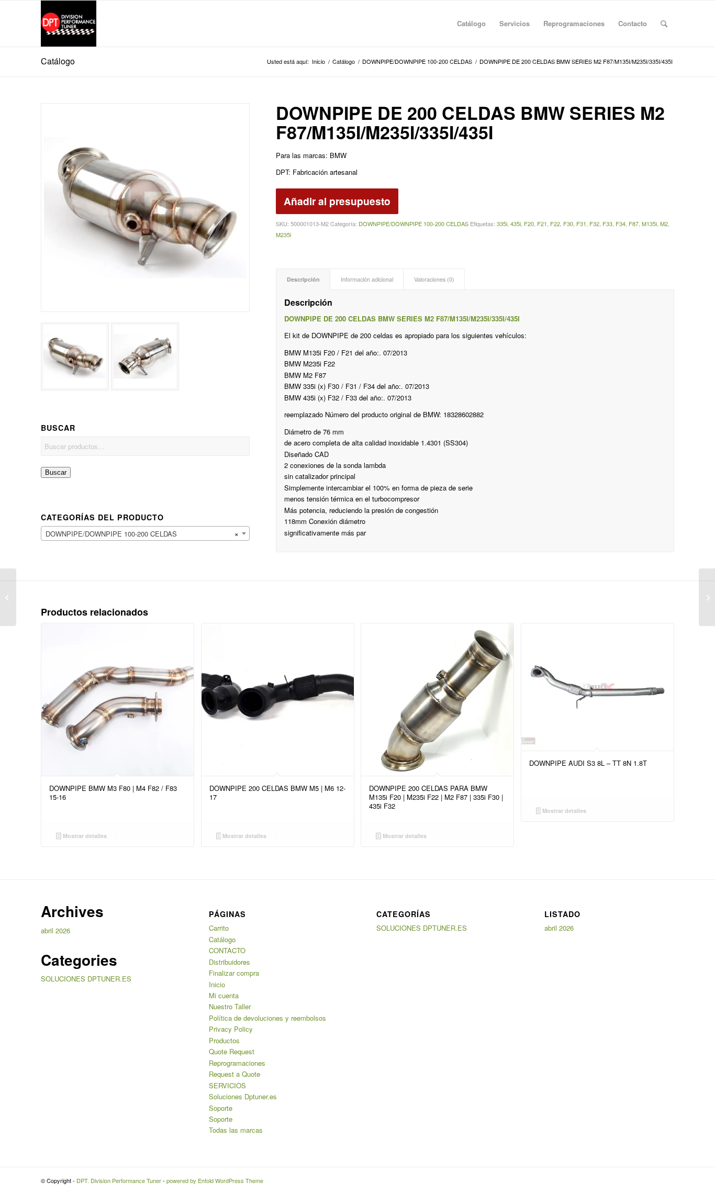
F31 (581, 223)
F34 (620, 223)
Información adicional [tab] (367, 279)
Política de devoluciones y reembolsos (267, 1018)
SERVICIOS (227, 1085)
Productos (224, 1040)
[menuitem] (471, 24)
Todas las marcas (236, 1130)
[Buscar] (664, 24)
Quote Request (231, 1051)
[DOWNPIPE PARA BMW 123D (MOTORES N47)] (707, 597)
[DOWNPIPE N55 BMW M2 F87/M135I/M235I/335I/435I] (8, 597)
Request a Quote (234, 1074)
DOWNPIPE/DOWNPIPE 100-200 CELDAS (413, 223)
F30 (568, 223)
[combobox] (145, 533)
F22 (555, 223)
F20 (529, 223)
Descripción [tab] (303, 279)
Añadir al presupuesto (337, 201)
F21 (542, 223)
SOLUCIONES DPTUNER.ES (86, 979)
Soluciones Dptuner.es (243, 1096)
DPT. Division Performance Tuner (118, 1180)
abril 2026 (55, 930)
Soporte (220, 1108)
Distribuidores (229, 962)
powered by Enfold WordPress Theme (214, 1180)
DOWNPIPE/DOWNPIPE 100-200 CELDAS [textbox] (142, 534)
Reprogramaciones (237, 1063)
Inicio (217, 984)
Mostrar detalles (84, 836)
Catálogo (58, 61)
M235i (283, 234)
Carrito (219, 928)
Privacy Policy (231, 1029)
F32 (594, 223)
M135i (649, 223)
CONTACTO (227, 950)
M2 (664, 223)
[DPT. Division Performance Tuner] (69, 24)
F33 (607, 223)
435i (515, 223)
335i (502, 223)
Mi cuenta (224, 995)
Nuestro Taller (230, 1006)
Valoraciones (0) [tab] (434, 279)
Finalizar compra (234, 973)
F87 (634, 223)
